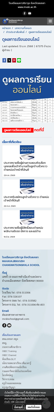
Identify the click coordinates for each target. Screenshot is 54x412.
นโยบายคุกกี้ (20, 401)
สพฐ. (4, 342)
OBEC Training (9, 351)
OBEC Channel (9, 355)
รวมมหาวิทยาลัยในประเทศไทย (16, 371)
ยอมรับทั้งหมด (34, 407)
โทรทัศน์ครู (7, 375)
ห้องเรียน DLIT (9, 359)
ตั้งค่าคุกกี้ (18, 407)
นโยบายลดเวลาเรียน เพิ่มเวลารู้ (16, 363)
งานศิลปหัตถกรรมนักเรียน (14, 367)
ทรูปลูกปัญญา (8, 387)
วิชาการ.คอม (8, 379)
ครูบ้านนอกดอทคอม (11, 383)
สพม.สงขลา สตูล (10, 338)
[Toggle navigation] (50, 21)
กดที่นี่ (39, 130)
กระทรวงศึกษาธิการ (11, 347)
